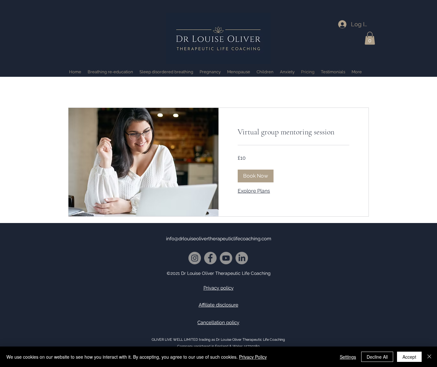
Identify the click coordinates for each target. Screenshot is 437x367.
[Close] (429, 357)
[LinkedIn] (241, 258)
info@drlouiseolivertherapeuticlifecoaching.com (218, 239)
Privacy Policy (253, 357)
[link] (293, 132)
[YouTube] (226, 258)
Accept (409, 357)
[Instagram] (194, 258)
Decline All (377, 357)
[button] (369, 38)
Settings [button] (348, 357)
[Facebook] (210, 258)
